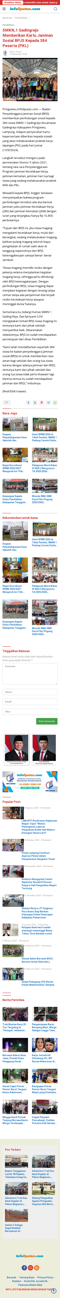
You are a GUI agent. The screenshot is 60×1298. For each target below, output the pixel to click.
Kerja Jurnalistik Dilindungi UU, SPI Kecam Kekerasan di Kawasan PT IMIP (43, 1058)
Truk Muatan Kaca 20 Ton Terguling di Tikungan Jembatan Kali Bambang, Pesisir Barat (14, 1027)
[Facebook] (24, 1268)
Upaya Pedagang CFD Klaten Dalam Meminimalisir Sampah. (38, 983)
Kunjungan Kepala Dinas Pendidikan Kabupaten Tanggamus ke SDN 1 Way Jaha (15, 499)
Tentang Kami (26, 1277)
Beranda (11, 1277)
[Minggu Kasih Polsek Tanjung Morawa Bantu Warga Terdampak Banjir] (15, 1107)
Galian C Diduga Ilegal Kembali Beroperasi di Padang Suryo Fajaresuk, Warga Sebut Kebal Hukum (15, 1228)
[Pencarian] (56, 9)
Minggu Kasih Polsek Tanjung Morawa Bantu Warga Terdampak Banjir (15, 1120)
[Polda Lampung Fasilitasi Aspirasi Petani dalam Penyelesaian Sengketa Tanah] (13, 845)
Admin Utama (16, 51)
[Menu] (4, 9)
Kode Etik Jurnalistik (36, 1281)
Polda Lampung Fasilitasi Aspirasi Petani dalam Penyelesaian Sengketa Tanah (38, 856)
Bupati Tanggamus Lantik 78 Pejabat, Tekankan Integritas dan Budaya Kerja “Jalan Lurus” (16, 1174)
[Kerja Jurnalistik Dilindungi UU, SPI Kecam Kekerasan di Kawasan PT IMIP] (45, 1045)
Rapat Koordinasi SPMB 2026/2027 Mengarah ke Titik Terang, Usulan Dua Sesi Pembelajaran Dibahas (13, 468)
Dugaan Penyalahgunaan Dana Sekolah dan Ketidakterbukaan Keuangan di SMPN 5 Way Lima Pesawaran (14, 437)
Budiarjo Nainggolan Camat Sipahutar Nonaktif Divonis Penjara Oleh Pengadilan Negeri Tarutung (39, 884)
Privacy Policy (45, 1277)
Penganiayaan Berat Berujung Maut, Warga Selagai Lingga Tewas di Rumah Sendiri (44, 1027)
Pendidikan (8, 24)
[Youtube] (30, 1268)
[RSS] (36, 1268)
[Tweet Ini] (35, 402)
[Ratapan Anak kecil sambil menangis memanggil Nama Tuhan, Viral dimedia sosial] (10, 930)
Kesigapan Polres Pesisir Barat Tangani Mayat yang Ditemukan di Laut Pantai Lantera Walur (44, 1089)
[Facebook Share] (28, 402)
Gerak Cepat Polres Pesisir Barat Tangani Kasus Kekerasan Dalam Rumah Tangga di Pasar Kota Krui (14, 1089)
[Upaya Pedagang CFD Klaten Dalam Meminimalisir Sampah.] (13, 974)
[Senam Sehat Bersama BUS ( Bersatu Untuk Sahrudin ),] (13, 951)
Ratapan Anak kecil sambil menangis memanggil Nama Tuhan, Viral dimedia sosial (37, 930)
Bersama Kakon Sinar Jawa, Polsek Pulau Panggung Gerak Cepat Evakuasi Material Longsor (14, 1058)
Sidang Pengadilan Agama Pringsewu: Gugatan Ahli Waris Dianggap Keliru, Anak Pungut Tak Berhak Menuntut (42, 1201)
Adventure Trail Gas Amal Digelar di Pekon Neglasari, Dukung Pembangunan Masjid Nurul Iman (43, 1174)
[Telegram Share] (48, 402)
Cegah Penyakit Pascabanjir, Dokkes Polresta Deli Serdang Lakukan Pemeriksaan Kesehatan (44, 1120)
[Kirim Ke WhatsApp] (55, 402)
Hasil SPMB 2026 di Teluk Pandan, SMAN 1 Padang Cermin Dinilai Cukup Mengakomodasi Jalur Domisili (44, 437)
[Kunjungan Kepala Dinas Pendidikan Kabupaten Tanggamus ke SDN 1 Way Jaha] (15, 486)
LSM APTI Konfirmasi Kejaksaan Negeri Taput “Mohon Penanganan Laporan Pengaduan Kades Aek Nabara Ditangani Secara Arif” (39, 826)
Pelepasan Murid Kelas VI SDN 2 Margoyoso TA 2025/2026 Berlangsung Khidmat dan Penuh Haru (44, 468)
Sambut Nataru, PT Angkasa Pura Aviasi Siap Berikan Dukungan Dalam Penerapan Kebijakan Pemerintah (37, 913)
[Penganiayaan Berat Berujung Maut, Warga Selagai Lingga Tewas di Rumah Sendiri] (45, 1014)
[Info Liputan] (25, 9)
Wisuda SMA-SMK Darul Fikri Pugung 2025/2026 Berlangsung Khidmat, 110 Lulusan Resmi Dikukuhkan (44, 499)
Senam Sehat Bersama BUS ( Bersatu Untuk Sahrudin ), (37, 960)
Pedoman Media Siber (30, 1285)
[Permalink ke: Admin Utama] (5, 52)
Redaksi (16, 1281)
